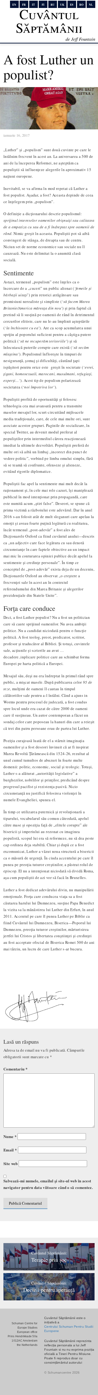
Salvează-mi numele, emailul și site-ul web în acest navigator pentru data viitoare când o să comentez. (48, 1184)
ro (81, 5)
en (14, 5)
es (71, 5)
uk (62, 5)
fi (43, 5)
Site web (10, 1163)
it (33, 5)
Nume (10, 1136)
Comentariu (15, 1069)
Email (10, 1150)
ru (53, 5)
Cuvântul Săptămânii (49, 20)
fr (24, 5)
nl (91, 5)
